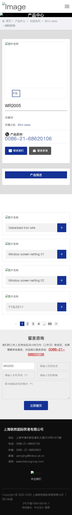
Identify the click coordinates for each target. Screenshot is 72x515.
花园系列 (35, 21)
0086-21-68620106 (28, 138)
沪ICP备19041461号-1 (36, 503)
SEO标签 (7, 499)
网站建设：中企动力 (33, 507)
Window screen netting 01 (26, 254)
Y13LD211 (15, 307)
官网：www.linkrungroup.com (26, 461)
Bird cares (51, 21)
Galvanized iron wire (21, 228)
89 (50, 324)
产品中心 (36, 15)
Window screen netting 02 (26, 280)
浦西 (47, 507)
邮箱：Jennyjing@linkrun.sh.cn (26, 456)
